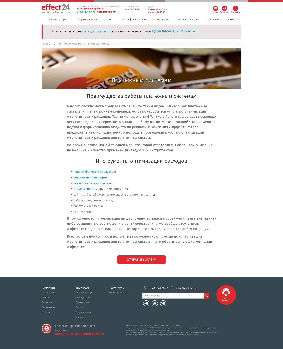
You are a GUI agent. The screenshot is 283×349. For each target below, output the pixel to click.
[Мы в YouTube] (155, 303)
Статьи (79, 307)
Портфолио (163, 19)
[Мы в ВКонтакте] (163, 303)
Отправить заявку (141, 259)
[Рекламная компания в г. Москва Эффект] (56, 9)
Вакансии (47, 302)
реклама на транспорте (90, 177)
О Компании (214, 19)
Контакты (233, 19)
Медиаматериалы (119, 292)
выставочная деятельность (93, 183)
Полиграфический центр (134, 19)
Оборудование (83, 297)
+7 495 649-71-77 (185, 31)
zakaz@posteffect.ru (97, 31)
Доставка (80, 317)
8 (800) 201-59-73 (86, 12)
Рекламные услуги (56, 19)
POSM (108, 19)
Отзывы (46, 312)
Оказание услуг (83, 292)
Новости (46, 297)
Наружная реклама (87, 19)
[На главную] (46, 328)
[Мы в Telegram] (146, 303)
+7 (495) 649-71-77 (133, 9)
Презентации (82, 302)
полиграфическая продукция (94, 172)
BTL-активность (84, 189)
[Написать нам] (215, 8)
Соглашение (48, 307)
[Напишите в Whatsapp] (235, 8)
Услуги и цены (83, 312)
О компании (48, 292)
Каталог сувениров (188, 19)
